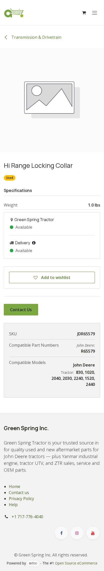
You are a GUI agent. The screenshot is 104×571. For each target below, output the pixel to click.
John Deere (84, 365)
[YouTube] (92, 533)
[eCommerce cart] (84, 12)
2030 (67, 378)
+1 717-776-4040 (27, 516)
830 (79, 372)
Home (14, 486)
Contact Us (21, 309)
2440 (90, 384)
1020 (89, 372)
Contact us (19, 492)
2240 (78, 378)
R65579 (88, 351)
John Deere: (86, 345)
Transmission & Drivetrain (35, 37)
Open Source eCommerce (76, 563)
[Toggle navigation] (94, 12)
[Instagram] (77, 533)
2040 (56, 378)
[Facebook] (61, 533)
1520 (89, 378)
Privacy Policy (21, 498)
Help (13, 504)
